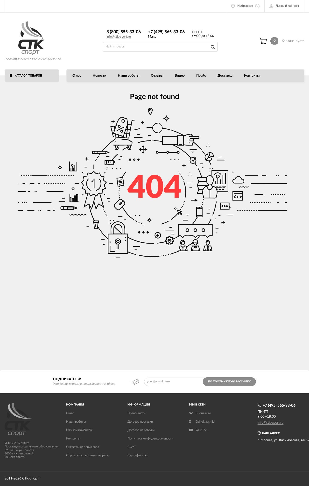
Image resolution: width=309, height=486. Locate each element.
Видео (180, 75)
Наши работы (128, 75)
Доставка (225, 75)
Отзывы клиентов (79, 430)
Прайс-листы (136, 413)
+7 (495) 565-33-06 (166, 32)
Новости (99, 75)
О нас (76, 75)
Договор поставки (140, 421)
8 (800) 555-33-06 (123, 32)
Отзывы (157, 75)
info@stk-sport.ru (118, 36)
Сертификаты (137, 455)
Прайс (201, 75)
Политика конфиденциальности (150, 438)
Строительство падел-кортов (87, 455)
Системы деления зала (82, 447)
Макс (152, 36)
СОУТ (131, 447)
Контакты (252, 75)
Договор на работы (140, 430)
